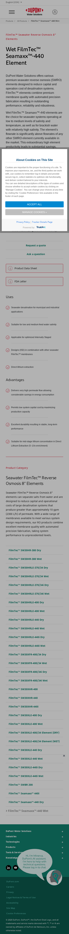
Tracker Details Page (42, 221)
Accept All (34, 204)
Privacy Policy (23, 221)
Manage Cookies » (34, 212)
